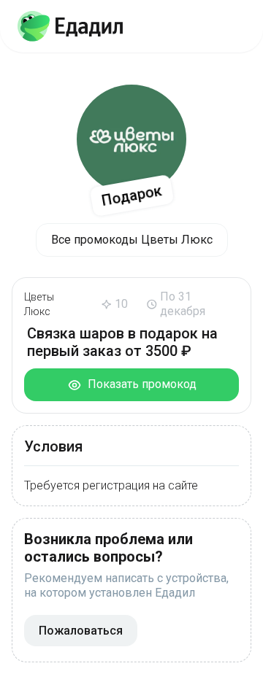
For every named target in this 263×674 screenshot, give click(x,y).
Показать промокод (139, 384)
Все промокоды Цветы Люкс (132, 240)
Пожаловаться (81, 631)
